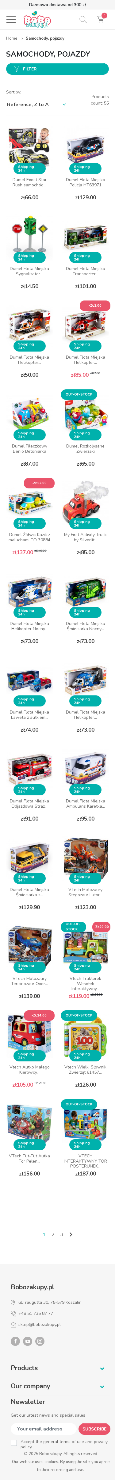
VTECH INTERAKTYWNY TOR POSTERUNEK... (85, 1161)
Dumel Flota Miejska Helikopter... (29, 359)
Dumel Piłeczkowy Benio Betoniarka (29, 448)
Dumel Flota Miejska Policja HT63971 (85, 182)
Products (24, 1368)
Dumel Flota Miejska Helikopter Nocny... (29, 626)
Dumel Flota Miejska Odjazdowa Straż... (29, 803)
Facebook (15, 1341)
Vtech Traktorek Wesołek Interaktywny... (85, 984)
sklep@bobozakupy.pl (39, 1324)
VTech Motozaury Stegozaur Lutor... (85, 892)
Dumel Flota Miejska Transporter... (85, 271)
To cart (29, 1188)
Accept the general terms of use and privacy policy (64, 1444)
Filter (30, 69)
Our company (30, 1386)
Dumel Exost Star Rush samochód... (30, 182)
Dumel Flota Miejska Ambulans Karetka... (85, 803)
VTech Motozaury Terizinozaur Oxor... (29, 981)
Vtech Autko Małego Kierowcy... (30, 1069)
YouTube (27, 1341)
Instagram (39, 1341)
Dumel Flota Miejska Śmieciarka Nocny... (85, 626)
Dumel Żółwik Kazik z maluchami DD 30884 (29, 537)
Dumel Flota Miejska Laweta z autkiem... (29, 714)
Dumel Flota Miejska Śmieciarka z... (29, 892)
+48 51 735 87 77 (35, 1313)
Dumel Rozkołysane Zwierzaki (85, 448)
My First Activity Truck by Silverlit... (85, 537)
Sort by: (13, 92)
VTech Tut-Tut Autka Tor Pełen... (29, 1158)
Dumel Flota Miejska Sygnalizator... (29, 271)
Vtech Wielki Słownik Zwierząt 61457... (85, 1069)
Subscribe (94, 1429)
